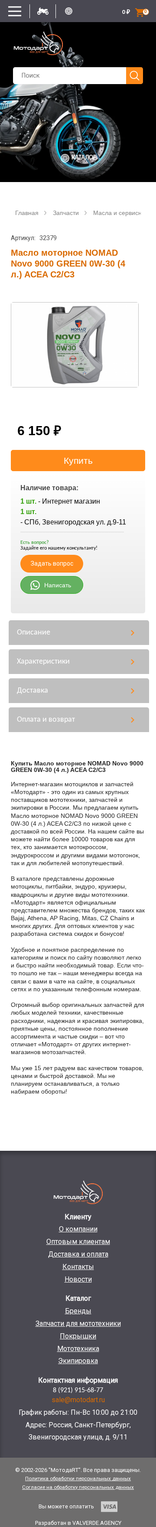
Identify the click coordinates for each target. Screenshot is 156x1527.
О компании (78, 1229)
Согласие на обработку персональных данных (78, 1487)
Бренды (78, 1311)
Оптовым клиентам (78, 1241)
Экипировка (78, 1361)
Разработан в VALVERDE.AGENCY (78, 1523)
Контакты (78, 1267)
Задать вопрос (52, 563)
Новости (78, 1279)
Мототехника (78, 1349)
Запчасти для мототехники (78, 1323)
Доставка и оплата (78, 1254)
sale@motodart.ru (78, 1400)
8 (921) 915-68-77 (78, 1390)
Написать (57, 585)
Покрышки (78, 1336)
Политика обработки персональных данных (78, 1478)
